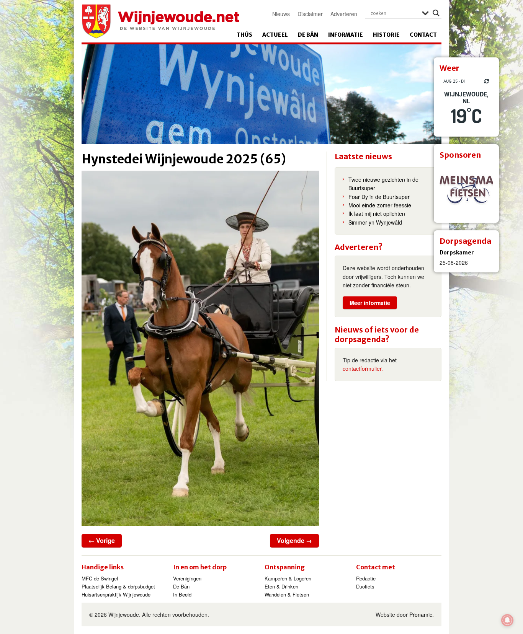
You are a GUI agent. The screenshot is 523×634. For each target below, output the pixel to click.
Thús (244, 34)
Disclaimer (310, 14)
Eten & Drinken (281, 586)
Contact (423, 34)
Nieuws (281, 14)
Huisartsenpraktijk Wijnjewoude (116, 594)
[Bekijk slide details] (466, 190)
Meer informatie (370, 302)
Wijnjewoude (160, 21)
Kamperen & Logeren (288, 578)
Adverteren (343, 14)
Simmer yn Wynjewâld (375, 222)
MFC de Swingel (100, 578)
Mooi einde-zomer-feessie (379, 205)
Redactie (366, 578)
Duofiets (365, 586)
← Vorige (101, 540)
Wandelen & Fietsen (287, 594)
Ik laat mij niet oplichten (376, 213)
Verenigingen (187, 578)
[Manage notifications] (507, 620)
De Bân (308, 34)
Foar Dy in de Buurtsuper (379, 196)
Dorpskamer (457, 252)
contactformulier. (363, 368)
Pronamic (420, 614)
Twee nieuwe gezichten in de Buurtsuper (383, 184)
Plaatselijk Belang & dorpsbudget (118, 586)
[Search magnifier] (436, 13)
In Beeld (182, 594)
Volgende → (294, 540)
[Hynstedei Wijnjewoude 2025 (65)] (200, 348)
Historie (386, 34)
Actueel (275, 34)
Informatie (345, 34)
